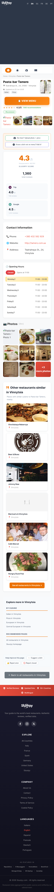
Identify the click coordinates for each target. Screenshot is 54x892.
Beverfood (44, 867)
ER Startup (29, 871)
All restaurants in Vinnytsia (17, 640)
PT (51, 4)
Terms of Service (27, 803)
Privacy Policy (27, 798)
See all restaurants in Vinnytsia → (27, 585)
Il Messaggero (20, 867)
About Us (27, 788)
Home (5, 76)
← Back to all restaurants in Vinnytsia (27, 675)
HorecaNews (33, 867)
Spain (27, 755)
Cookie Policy (27, 808)
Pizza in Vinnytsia (13, 618)
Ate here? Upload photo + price (28, 138)
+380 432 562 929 (34, 236)
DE (46, 4)
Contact (27, 793)
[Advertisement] (27, 34)
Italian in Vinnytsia (13, 614)
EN (32, 4)
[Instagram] (27, 723)
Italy (27, 746)
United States (27, 765)
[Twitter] (33, 723)
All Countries (27, 741)
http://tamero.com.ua (35, 243)
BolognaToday (17, 871)
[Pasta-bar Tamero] (7, 120)
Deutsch (27, 845)
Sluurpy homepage (14, 644)
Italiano (27, 825)
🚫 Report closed (29, 663)
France (27, 751)
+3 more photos (43, 369)
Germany (27, 760)
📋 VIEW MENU (27, 100)
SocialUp (39, 871)
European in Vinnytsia (15, 622)
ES (37, 4)
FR (42, 4)
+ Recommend (10, 112)
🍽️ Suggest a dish (35, 658)
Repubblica (8, 867)
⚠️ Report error (13, 663)
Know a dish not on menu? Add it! (28, 145)
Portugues (27, 850)
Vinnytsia (12, 76)
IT (27, 4)
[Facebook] (20, 723)
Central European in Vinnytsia (18, 626)
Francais (27, 840)
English (27, 830)
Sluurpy (27, 770)
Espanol (27, 835)
